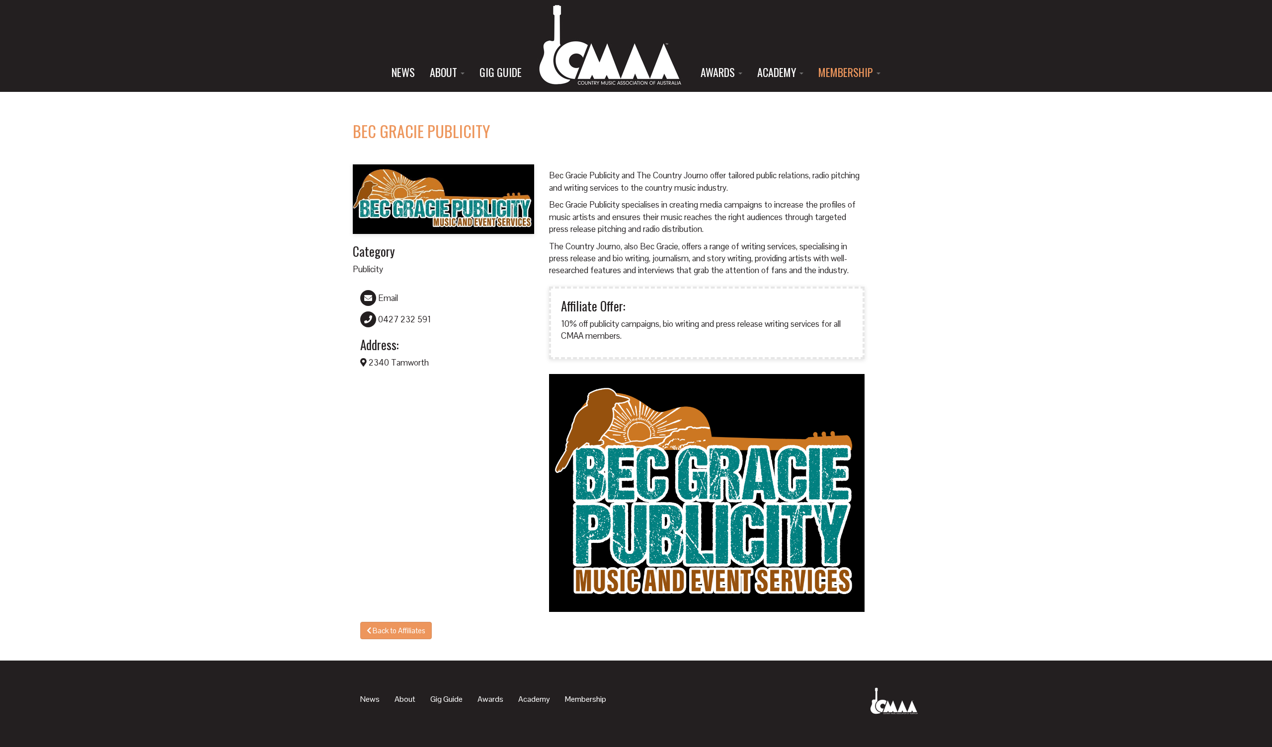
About (445, 72)
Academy (777, 72)
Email (387, 298)
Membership (846, 72)
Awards (719, 72)
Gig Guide (500, 72)
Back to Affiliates (398, 630)
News (403, 72)
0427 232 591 (403, 319)
